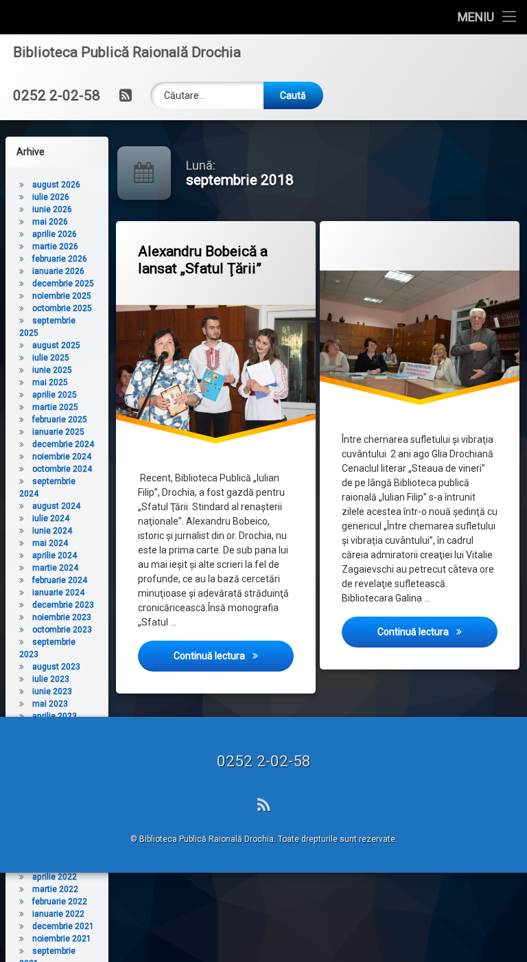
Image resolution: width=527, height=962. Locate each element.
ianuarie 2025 (58, 432)
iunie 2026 (52, 209)
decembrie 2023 (63, 605)
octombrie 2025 (62, 308)
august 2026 (56, 185)
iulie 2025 (50, 358)
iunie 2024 (52, 531)
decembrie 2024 (63, 444)
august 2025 (56, 345)
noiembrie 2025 (61, 296)
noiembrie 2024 (61, 456)
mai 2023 (50, 704)
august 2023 (56, 667)
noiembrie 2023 (61, 617)
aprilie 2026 (54, 234)
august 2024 (56, 506)
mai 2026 (50, 222)
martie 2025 (55, 407)
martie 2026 (55, 246)
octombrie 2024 (62, 469)
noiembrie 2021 (61, 938)
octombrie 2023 (62, 629)
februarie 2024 (59, 580)
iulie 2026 (50, 197)
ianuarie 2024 (58, 592)
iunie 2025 (52, 370)
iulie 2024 (50, 518)
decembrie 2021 (63, 926)
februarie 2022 (59, 901)
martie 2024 (55, 568)
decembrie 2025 (63, 283)
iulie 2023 (50, 679)
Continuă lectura (234, 655)
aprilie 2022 (54, 877)
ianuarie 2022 (58, 914)
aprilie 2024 (54, 555)
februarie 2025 (59, 419)
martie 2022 (55, 889)
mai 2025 (50, 382)
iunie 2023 (52, 691)
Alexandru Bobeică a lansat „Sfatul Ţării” (203, 260)
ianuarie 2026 (58, 271)
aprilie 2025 (54, 395)
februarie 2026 (59, 259)
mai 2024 (50, 543)
